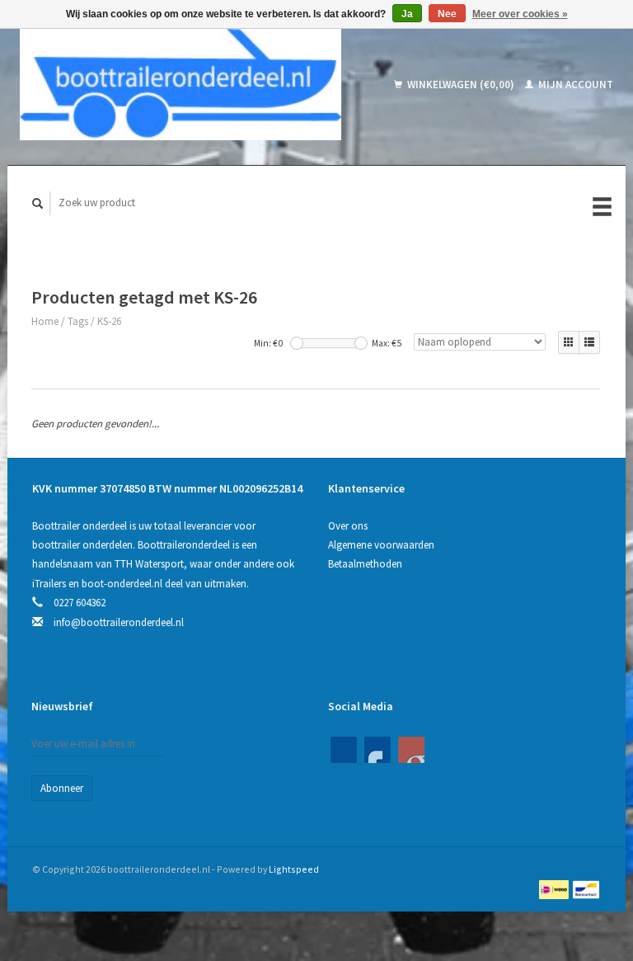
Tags (78, 321)
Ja (407, 14)
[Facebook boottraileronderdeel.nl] (344, 750)
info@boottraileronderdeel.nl (119, 622)
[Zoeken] (38, 203)
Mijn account (574, 85)
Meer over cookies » (520, 14)
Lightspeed (294, 869)
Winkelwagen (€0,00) (461, 85)
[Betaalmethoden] (555, 889)
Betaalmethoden (365, 564)
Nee (447, 14)
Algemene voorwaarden (381, 545)
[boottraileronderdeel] (196, 84)
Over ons (348, 526)
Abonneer (61, 788)
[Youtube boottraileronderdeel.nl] (411, 750)
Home (45, 321)
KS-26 (109, 321)
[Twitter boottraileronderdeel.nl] (377, 750)
